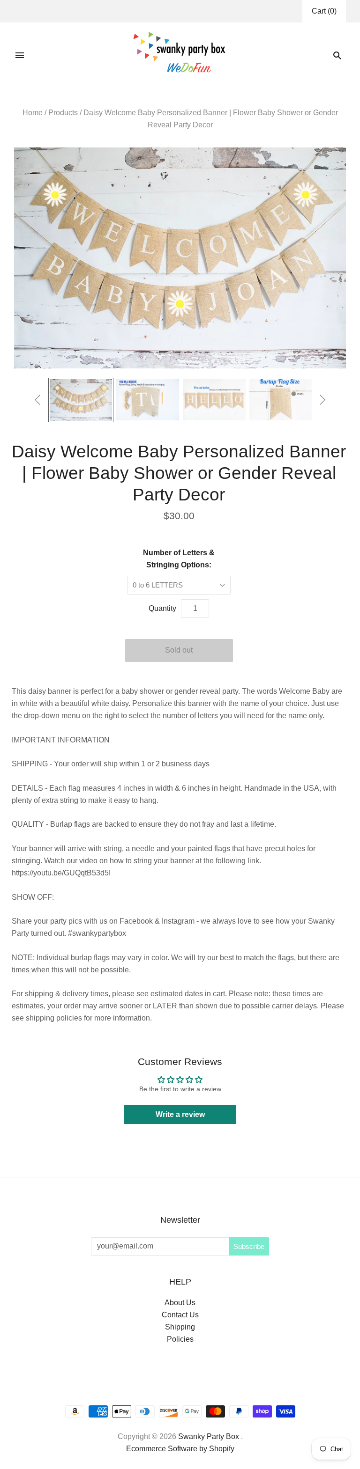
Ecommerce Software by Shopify (180, 1449)
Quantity (162, 608)
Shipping (180, 1327)
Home (32, 113)
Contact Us (180, 1315)
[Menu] (19, 55)
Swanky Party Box (208, 1436)
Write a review (180, 1114)
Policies (180, 1339)
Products (63, 113)
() (324, 11)
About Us (180, 1303)
